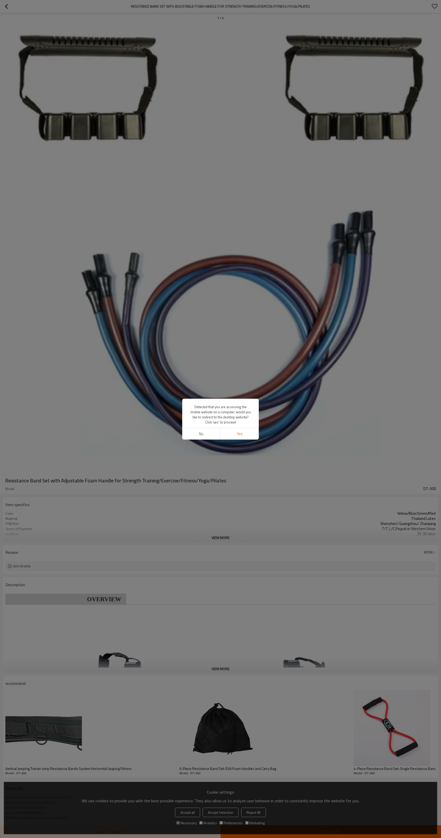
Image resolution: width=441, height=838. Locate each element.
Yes (240, 434)
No (201, 434)
